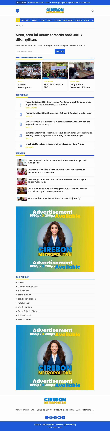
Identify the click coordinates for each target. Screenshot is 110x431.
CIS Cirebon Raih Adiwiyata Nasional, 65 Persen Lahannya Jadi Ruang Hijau (57, 161)
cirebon (21, 282)
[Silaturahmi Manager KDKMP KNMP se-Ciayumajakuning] (22, 199)
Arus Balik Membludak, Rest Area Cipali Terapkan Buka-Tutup (55, 144)
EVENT (42, 20)
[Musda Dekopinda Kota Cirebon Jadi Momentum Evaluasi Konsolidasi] (81, 70)
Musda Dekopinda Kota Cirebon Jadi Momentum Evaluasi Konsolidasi (80, 88)
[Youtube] (59, 417)
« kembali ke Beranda (26, 45)
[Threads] (55, 417)
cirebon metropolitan (28, 286)
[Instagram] (51, 417)
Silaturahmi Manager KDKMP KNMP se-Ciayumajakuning (54, 198)
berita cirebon (24, 295)
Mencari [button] (60, 51)
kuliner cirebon (24, 315)
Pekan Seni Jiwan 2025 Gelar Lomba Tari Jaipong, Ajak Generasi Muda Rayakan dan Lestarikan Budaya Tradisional (58, 103)
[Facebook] (47, 417)
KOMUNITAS (68, 20)
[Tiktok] (63, 417)
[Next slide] (93, 58)
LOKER (86, 20)
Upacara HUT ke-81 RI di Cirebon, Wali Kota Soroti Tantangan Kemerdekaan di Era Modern (56, 171)
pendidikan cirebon (27, 299)
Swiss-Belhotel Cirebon (28, 311)
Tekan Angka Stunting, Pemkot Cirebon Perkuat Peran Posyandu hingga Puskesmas (58, 180)
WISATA (34, 108)
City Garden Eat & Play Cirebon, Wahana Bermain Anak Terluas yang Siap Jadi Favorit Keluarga (58, 123)
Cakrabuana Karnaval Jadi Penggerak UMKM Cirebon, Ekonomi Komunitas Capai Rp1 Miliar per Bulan (57, 190)
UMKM (78, 410)
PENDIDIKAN (54, 81)
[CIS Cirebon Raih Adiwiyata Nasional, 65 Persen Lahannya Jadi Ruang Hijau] (22, 162)
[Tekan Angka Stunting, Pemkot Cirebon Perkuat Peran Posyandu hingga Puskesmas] (22, 181)
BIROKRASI (25, 20)
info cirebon (23, 290)
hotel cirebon (24, 303)
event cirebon (24, 319)
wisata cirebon (25, 307)
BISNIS (34, 20)
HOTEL (49, 20)
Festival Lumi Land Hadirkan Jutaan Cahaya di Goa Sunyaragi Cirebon (59, 113)
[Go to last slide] (90, 58)
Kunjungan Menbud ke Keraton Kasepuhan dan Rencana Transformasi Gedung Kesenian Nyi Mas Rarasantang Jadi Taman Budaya (59, 134)
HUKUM (58, 20)
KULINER (78, 20)
